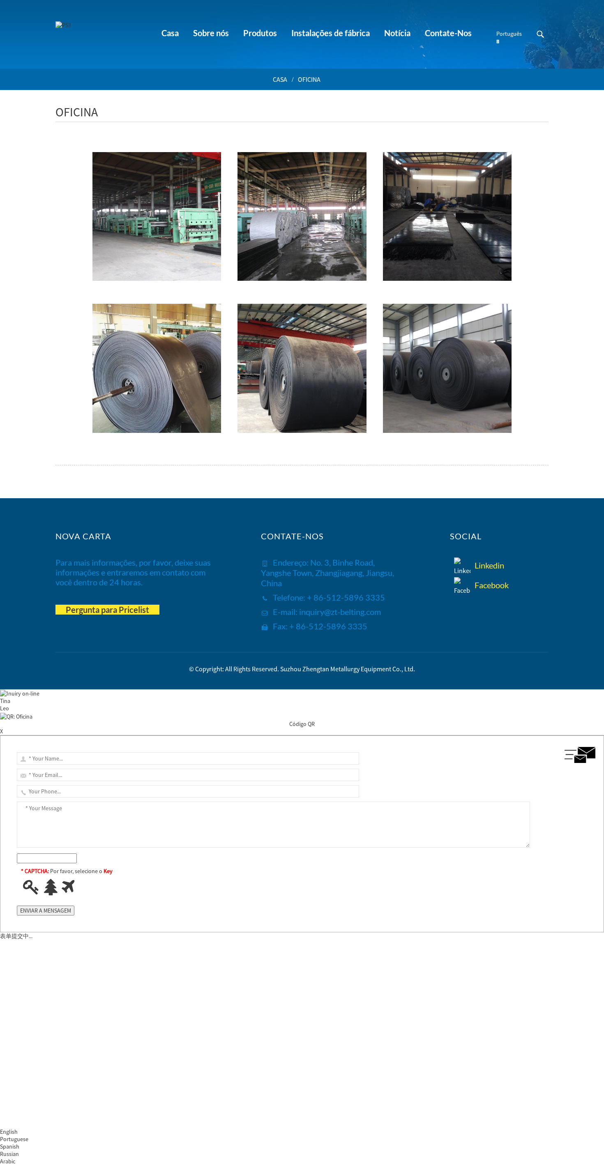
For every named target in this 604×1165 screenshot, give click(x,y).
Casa (280, 79)
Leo (4, 708)
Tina (5, 701)
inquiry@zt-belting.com (340, 612)
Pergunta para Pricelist (107, 610)
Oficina (309, 79)
